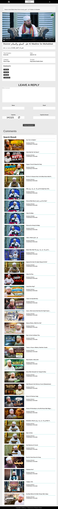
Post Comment (28, 125)
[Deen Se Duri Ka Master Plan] (14, 340)
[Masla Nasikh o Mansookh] (14, 364)
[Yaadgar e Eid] (14, 487)
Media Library (14, 9)
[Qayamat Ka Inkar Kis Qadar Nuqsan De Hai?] (14, 267)
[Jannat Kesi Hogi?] (14, 291)
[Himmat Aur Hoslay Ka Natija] (14, 230)
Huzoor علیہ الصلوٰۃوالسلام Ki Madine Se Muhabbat (29, 9)
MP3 (6, 72)
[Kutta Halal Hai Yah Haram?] (14, 157)
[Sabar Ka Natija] (14, 218)
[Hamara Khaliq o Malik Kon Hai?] (14, 328)
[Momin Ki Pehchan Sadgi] (14, 401)
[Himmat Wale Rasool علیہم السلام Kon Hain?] (14, 206)
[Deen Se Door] (14, 438)
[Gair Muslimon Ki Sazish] (14, 450)
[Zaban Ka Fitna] (14, 279)
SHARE (6, 77)
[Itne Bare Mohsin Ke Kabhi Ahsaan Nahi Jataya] (14, 499)
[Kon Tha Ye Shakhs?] (14, 145)
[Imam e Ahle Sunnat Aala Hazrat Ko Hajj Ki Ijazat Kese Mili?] (14, 316)
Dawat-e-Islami (8, 9)
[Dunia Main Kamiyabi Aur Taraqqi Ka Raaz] (14, 377)
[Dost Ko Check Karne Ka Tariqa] (14, 462)
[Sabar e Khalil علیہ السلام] (14, 242)
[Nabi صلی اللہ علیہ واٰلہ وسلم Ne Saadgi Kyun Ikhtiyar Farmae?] (14, 194)
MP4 (6, 69)
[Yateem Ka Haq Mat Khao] (14, 303)
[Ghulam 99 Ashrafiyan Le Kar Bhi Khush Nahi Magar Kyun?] (14, 413)
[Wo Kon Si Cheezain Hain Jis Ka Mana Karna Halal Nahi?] (14, 181)
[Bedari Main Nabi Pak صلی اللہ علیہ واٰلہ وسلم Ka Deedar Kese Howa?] (14, 255)
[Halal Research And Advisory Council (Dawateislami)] (14, 389)
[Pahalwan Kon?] (14, 474)
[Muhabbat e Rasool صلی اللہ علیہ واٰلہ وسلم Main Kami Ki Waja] (14, 425)
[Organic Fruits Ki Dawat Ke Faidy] (14, 169)
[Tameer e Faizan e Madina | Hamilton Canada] (14, 352)
